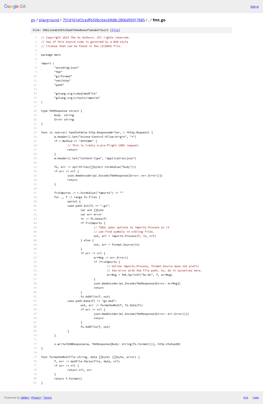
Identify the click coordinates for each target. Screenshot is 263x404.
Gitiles (25, 397)
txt (245, 397)
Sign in (254, 6)
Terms (47, 397)
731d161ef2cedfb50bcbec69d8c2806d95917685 (104, 19)
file (115, 30)
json (255, 397)
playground (49, 19)
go (33, 19)
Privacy (36, 397)
